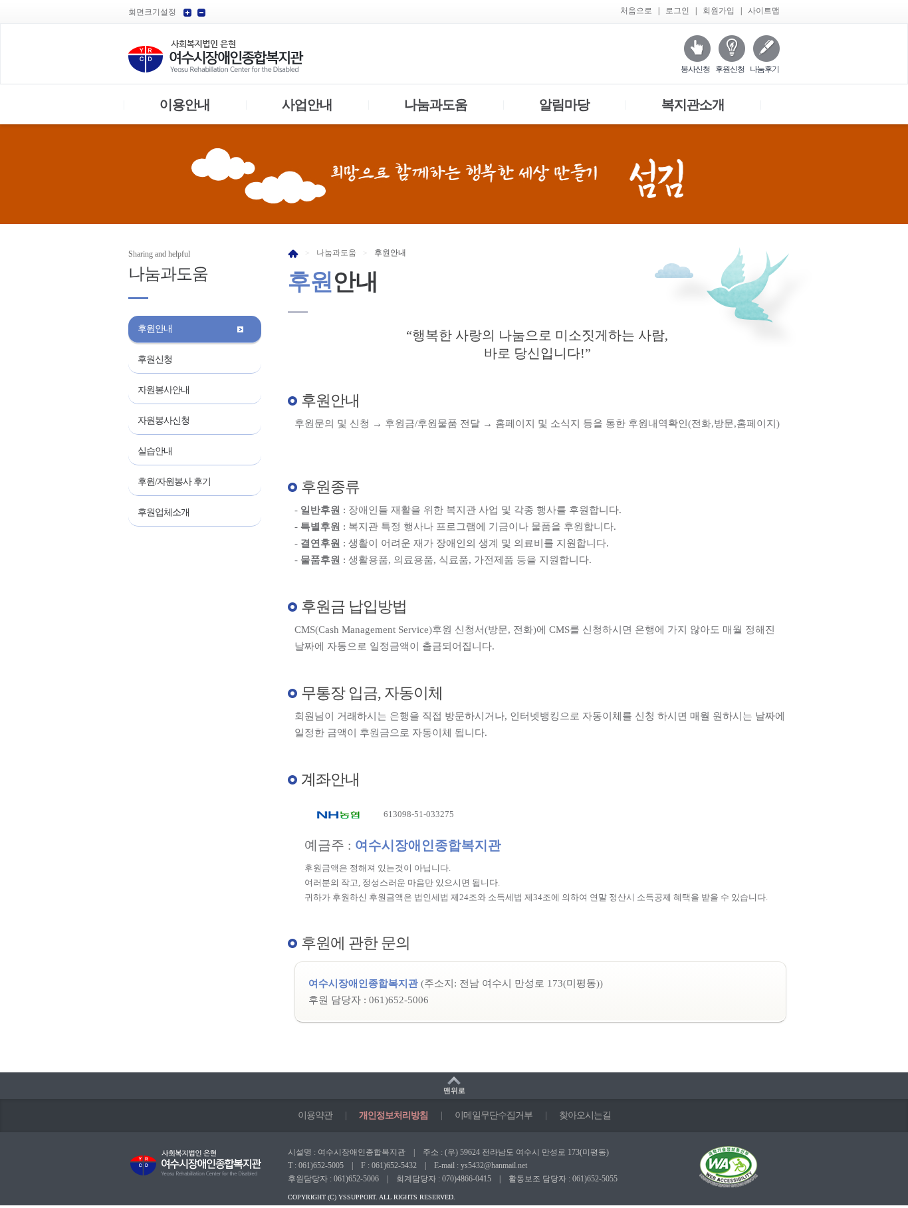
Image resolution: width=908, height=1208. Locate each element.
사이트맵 (764, 10)
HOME (293, 254)
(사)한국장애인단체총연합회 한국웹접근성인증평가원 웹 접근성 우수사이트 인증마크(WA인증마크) (716, 1175)
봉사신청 (695, 69)
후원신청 (729, 69)
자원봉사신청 (163, 420)
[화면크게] (187, 13)
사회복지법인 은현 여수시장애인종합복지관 (216, 55)
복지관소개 (693, 104)
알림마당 (564, 104)
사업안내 (307, 104)
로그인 (677, 10)
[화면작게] (201, 13)
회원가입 (719, 10)
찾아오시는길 (585, 1115)
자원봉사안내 (163, 390)
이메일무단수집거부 (493, 1115)
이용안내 (185, 104)
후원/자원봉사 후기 (174, 482)
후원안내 (155, 329)
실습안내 (155, 451)
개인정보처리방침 (393, 1115)
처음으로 (636, 10)
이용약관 (315, 1115)
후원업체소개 (163, 512)
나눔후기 (764, 69)
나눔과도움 (435, 104)
